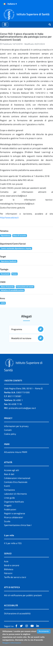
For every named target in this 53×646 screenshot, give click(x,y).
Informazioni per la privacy (16, 426)
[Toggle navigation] (5, 24)
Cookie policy (10, 434)
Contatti (8, 430)
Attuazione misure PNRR (15, 452)
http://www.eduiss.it (9, 217)
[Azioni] (4, 4)
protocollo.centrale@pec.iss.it (22, 408)
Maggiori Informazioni (11, 643)
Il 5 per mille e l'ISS (13, 543)
